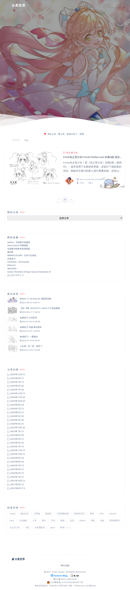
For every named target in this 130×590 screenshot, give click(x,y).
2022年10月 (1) (17, 454)
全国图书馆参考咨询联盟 (18, 249)
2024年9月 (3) (17, 405)
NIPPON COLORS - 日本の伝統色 (21, 255)
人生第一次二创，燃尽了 (31, 346)
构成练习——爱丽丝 (29, 336)
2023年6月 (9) (17, 435)
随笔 (63, 520)
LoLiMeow (90, 585)
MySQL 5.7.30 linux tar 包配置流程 (35, 299)
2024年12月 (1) (17, 393)
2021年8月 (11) (17, 488)
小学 (34, 520)
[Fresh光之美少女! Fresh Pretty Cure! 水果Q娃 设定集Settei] (34, 168)
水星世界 (19, 5)
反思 (72, 520)
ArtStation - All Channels (18, 262)
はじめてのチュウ (15, 275)
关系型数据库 (63, 513)
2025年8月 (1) (17, 378)
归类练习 (11, 259)
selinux (82, 520)
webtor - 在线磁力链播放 (18, 242)
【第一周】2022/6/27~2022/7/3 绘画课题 (40, 308)
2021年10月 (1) (17, 480)
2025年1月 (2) (17, 389)
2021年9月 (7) (17, 484)
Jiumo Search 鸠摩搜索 (17, 245)
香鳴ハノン (65, 527)
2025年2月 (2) (17, 386)
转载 (93, 520)
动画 (102, 520)
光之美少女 (72, 152)
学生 (53, 520)
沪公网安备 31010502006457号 (66, 582)
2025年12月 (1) (17, 374)
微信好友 (24, 513)
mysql (12, 513)
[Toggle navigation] (114, 5)
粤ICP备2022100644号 (65, 579)
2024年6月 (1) (17, 412)
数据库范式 (79, 513)
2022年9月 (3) (17, 458)
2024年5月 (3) (17, 416)
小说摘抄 (23, 520)
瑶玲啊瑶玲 (114, 520)
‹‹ (58, 199)
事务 (92, 513)
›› (71, 199)
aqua (52, 527)
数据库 (48, 513)
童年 (44, 520)
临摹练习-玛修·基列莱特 (31, 327)
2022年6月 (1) (17, 469)
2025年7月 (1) (17, 382)
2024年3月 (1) (17, 424)
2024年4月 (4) (17, 420)
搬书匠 (10, 252)
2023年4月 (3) (17, 443)
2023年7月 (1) (17, 431)
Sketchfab (12, 268)
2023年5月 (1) (17, 439)
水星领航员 (40, 527)
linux (12, 520)
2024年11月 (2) (17, 397)
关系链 (37, 513)
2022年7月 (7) (17, 465)
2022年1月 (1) (17, 477)
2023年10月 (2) (17, 427)
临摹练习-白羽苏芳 (28, 318)
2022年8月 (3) (17, 462)
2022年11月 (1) (17, 450)
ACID (101, 513)
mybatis (112, 513)
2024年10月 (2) (17, 401)
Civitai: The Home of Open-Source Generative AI (29, 272)
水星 (27, 527)
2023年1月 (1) (17, 446)
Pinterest (11, 265)
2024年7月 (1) (17, 408)
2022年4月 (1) (17, 473)
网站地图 (65, 565)
